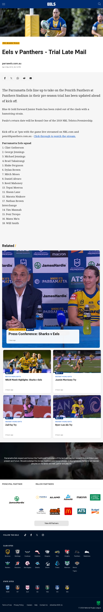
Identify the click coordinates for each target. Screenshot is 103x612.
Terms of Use (7, 605)
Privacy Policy (19, 605)
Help (36, 605)
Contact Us (44, 605)
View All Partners (51, 523)
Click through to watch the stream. (55, 136)
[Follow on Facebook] (31, 535)
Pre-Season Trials (11, 43)
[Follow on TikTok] (25, 535)
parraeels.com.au (11, 63)
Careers (29, 605)
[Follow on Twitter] (37, 535)
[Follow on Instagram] (43, 535)
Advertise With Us (56, 605)
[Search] (99, 4)
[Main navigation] (3, 4)
